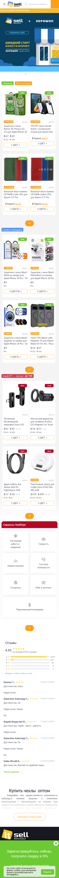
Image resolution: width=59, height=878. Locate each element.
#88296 (25, 334)
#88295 (51, 268)
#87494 (51, 187)
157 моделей (36, 187)
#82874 (51, 415)
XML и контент (44, 587)
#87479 (51, 122)
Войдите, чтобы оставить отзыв (18, 673)
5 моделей (8, 268)
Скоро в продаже (12, 229)
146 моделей (9, 187)
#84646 (25, 480)
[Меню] (4, 4)
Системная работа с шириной (15, 543)
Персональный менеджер (29, 609)
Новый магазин (16, 565)
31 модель (35, 333)
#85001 (51, 480)
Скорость (44, 544)
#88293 (25, 268)
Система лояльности (43, 566)
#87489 (25, 187)
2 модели (34, 268)
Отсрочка (15, 587)
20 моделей (35, 122)
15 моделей (8, 122)
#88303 (51, 334)
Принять (47, 872)
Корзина (55, 1)
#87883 (25, 122)
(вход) (45, 138)
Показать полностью (29, 817)
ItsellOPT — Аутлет (17, 375)
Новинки (7, 83)
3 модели (34, 480)
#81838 (25, 415)
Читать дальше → (13, 771)
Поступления (23, 83)
